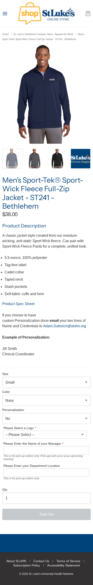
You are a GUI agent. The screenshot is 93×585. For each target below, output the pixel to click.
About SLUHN (16, 561)
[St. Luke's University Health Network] (46, 13)
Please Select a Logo (18, 428)
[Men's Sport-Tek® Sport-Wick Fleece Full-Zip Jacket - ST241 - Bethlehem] (12, 158)
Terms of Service (68, 561)
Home (5, 34)
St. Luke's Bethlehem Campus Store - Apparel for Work (43, 34)
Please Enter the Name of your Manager (32, 443)
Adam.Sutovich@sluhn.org (64, 326)
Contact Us (41, 561)
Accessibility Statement (63, 565)
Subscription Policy (26, 565)
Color (6, 392)
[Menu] (10, 13)
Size (5, 374)
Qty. (5, 489)
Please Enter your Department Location (31, 466)
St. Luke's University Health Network (51, 573)
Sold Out (46, 514)
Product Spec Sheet (18, 304)
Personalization (13, 410)
